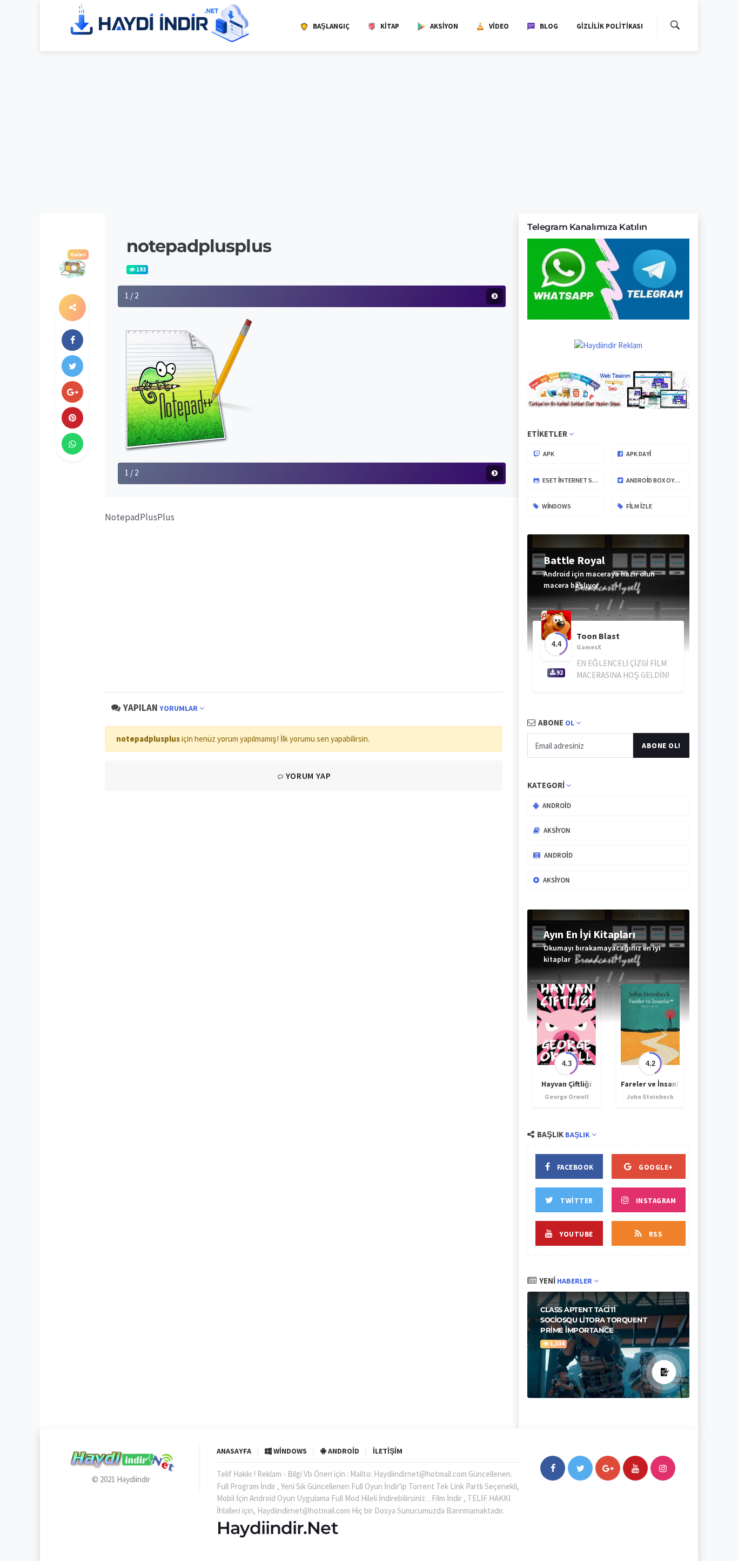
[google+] (607, 1468)
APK (548, 454)
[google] (72, 392)
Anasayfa (234, 1451)
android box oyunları (657, 480)
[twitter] (72, 366)
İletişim (387, 1451)
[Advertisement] (369, 132)
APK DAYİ (638, 454)
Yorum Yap (307, 775)
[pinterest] (72, 418)
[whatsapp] (72, 443)
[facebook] (72, 340)
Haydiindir (133, 1479)
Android (556, 805)
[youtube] (635, 1468)
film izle (638, 506)
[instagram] (662, 1468)
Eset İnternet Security (573, 480)
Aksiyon (556, 830)
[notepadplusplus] (187, 384)
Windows (556, 506)
